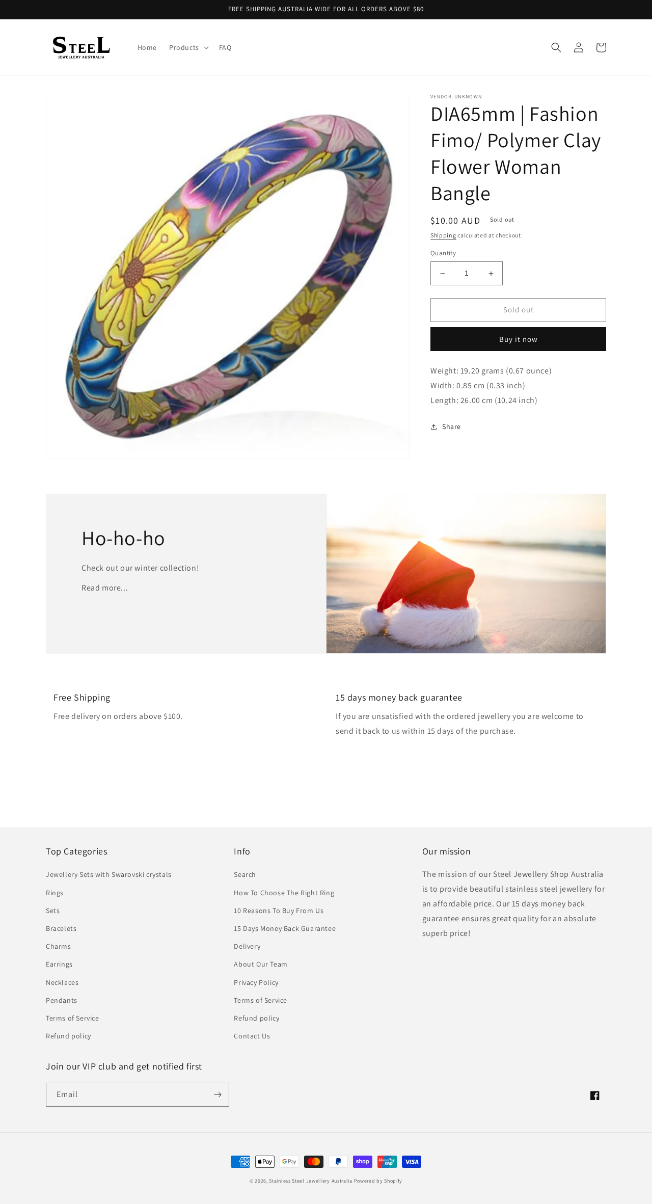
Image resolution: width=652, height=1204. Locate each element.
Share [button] (451, 427)
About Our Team (260, 964)
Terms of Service (72, 1018)
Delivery (247, 946)
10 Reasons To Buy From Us (278, 910)
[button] (188, 47)
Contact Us (252, 1035)
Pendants (61, 1000)
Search (245, 874)
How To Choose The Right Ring (284, 892)
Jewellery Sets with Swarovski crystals (109, 874)
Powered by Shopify (378, 1181)
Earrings (59, 964)
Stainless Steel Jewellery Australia (310, 1181)
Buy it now (518, 339)
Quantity (443, 253)
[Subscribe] (217, 1095)
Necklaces (62, 982)
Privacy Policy (256, 982)
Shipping (443, 235)
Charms (58, 946)
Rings (55, 892)
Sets (53, 910)
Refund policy (68, 1035)
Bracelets (61, 928)
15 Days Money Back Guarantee (285, 928)
